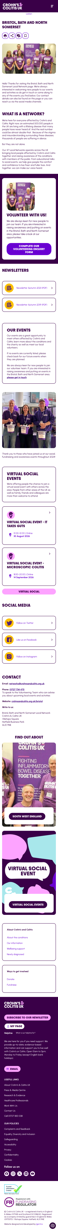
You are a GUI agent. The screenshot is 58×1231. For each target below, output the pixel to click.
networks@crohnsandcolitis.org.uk (26, 683)
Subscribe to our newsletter (27, 1017)
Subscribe (20, 35)
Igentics (39, 1224)
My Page (16, 1026)
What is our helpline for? (25, 1033)
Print (6, 35)
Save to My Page (25, 36)
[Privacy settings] (52, 1225)
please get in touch (17, 377)
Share (12, 36)
